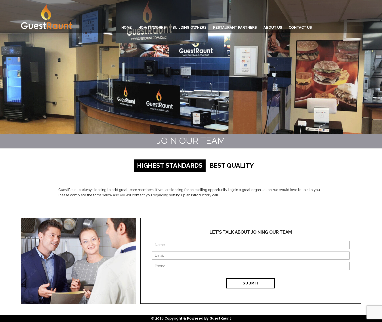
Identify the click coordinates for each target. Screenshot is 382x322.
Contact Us (300, 27)
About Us (273, 27)
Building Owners (189, 27)
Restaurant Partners (235, 27)
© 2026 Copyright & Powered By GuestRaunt (191, 318)
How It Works (152, 27)
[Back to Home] (46, 16)
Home (126, 27)
